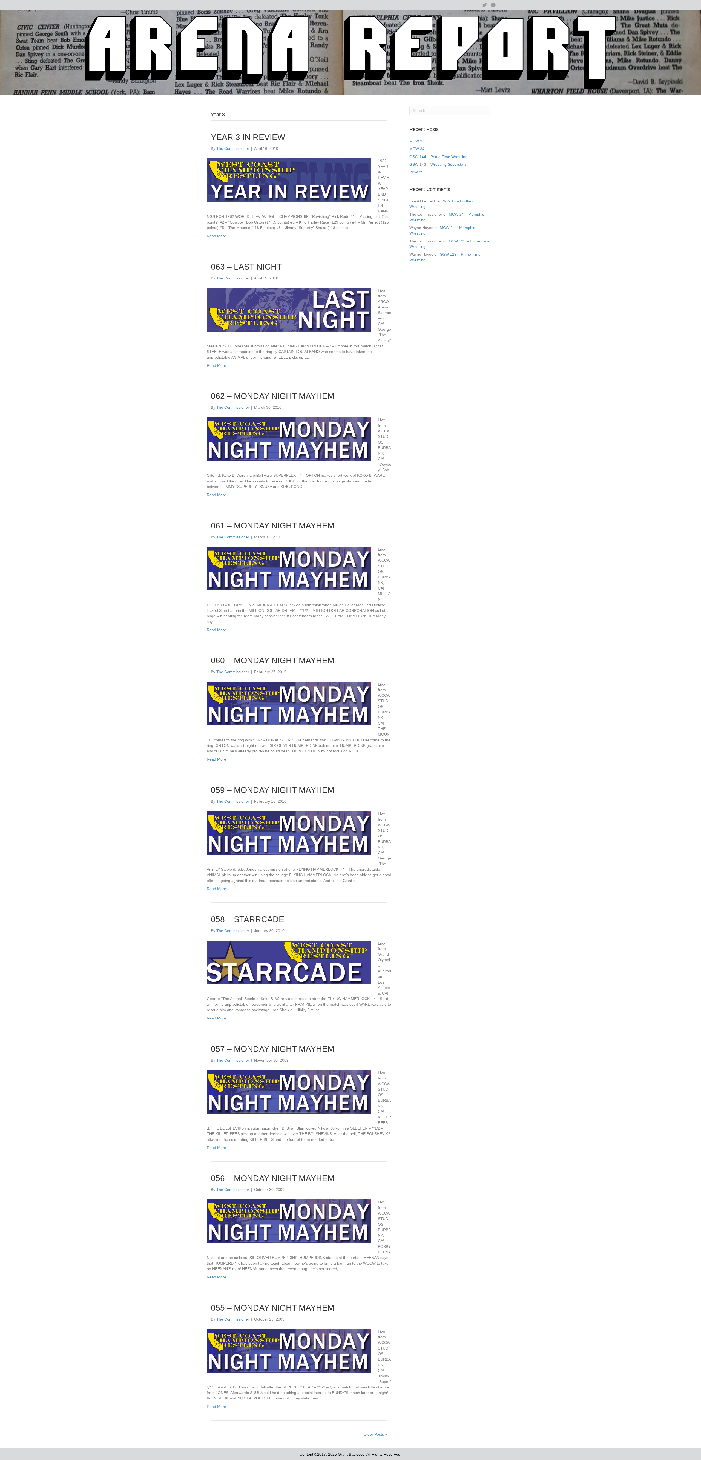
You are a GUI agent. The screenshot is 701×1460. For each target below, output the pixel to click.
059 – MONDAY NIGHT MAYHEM (272, 790)
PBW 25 (416, 172)
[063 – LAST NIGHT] (289, 309)
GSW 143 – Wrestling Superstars (438, 164)
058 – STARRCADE (247, 919)
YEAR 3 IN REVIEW (248, 137)
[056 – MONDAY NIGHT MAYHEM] (289, 1221)
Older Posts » (375, 1434)
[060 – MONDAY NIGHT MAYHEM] (289, 703)
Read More (216, 236)
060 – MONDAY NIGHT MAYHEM (272, 660)
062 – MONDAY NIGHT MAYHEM (272, 396)
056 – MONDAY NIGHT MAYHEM (272, 1178)
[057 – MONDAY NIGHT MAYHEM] (289, 1091)
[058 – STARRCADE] (289, 962)
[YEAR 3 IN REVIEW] (289, 180)
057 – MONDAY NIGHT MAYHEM (272, 1048)
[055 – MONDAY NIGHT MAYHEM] (289, 1350)
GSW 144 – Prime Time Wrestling (438, 157)
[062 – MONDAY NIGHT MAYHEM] (289, 438)
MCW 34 (416, 149)
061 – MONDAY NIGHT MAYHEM (272, 525)
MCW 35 (416, 141)
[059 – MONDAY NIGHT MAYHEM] (289, 832)
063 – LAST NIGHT (246, 266)
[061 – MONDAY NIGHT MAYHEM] (289, 568)
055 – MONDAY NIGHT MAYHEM (272, 1307)
